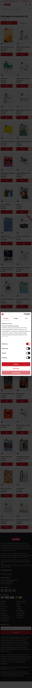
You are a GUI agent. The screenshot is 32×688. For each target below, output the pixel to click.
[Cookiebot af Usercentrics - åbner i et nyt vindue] (23, 314)
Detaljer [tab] (16, 318)
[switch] (28, 348)
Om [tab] (26, 318)
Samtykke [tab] (5, 318)
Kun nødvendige (16, 372)
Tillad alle (16, 364)
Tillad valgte (16, 368)
